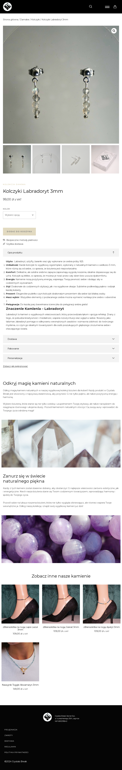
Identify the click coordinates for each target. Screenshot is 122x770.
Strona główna (10, 19)
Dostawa (9, 741)
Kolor (6, 209)
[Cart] (115, 7)
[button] (91, 7)
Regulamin (10, 747)
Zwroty (8, 735)
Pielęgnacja (10, 730)
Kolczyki (35, 19)
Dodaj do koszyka (19, 231)
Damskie (24, 19)
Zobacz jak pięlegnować (15, 366)
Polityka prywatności (16, 752)
